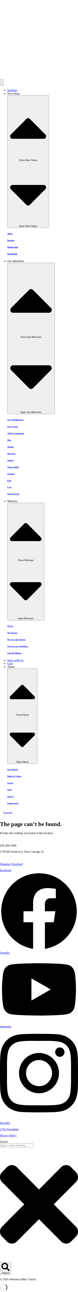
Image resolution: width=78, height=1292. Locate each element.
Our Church (12, 769)
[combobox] (17, 1145)
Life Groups (12, 426)
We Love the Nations (16, 639)
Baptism (10, 240)
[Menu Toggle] (2, 82)
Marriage (11, 453)
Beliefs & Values (14, 776)
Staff (9, 790)
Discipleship (12, 254)
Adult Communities (15, 433)
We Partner (12, 633)
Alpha (10, 234)
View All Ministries (15, 420)
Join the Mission (14, 653)
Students (11, 474)
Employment (12, 803)
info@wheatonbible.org (13, 839)
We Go (10, 626)
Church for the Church (13, 857)
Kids (9, 480)
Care (9, 487)
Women (10, 447)
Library (10, 796)
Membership (12, 247)
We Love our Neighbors (17, 646)
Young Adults (13, 467)
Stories (10, 783)
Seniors (10, 460)
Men (9, 440)
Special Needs (13, 494)
